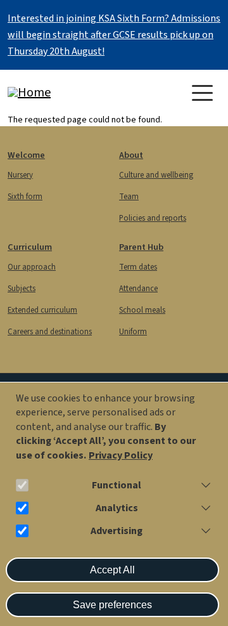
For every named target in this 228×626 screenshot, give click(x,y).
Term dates (138, 267)
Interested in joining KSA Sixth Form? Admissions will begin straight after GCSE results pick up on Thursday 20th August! (114, 34)
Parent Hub (141, 247)
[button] (203, 485)
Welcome (26, 155)
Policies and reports (152, 218)
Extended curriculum (42, 310)
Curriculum (30, 247)
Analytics (117, 508)
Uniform (133, 331)
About (131, 155)
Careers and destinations (50, 331)
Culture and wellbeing (156, 175)
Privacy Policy (121, 456)
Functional (116, 485)
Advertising (116, 531)
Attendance (138, 288)
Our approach (32, 267)
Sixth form (25, 196)
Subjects (21, 288)
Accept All (112, 569)
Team (129, 196)
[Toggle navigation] (202, 93)
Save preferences (112, 604)
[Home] (58, 92)
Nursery (20, 175)
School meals (142, 310)
